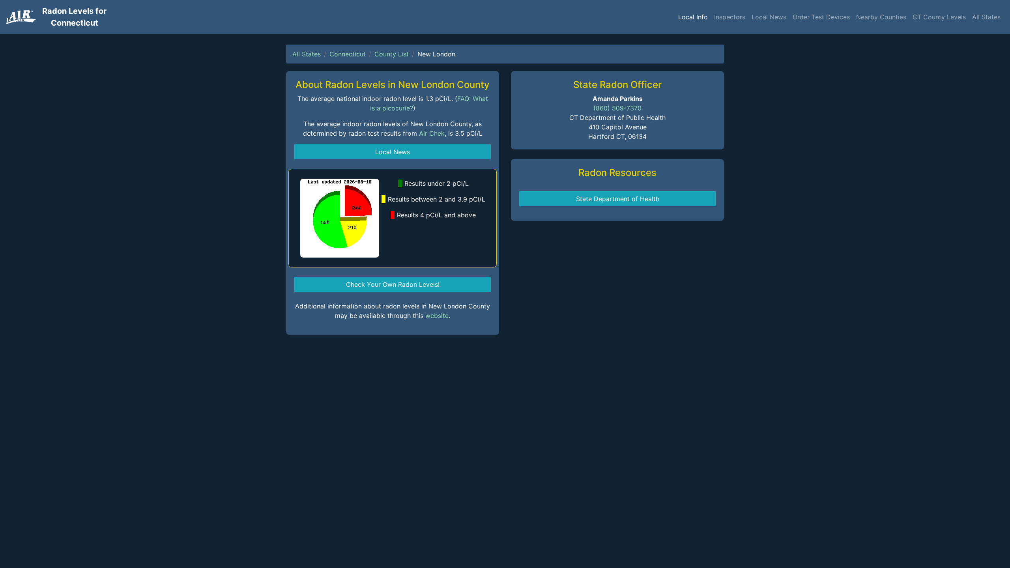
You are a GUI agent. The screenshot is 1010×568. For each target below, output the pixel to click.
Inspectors (729, 17)
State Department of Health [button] (617, 199)
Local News (769, 17)
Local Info (693, 17)
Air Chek (432, 133)
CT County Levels (939, 17)
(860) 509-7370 (617, 108)
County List (391, 54)
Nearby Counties (881, 17)
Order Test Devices (821, 17)
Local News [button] (392, 152)
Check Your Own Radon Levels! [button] (393, 284)
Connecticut (347, 54)
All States (986, 17)
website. (437, 316)
